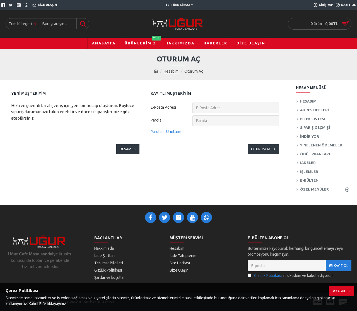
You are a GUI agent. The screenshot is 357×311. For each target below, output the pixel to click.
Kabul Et (343, 291)
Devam (125, 149)
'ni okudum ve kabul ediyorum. (294, 275)
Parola (156, 120)
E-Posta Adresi (163, 107)
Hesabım (171, 71)
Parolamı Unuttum (166, 131)
